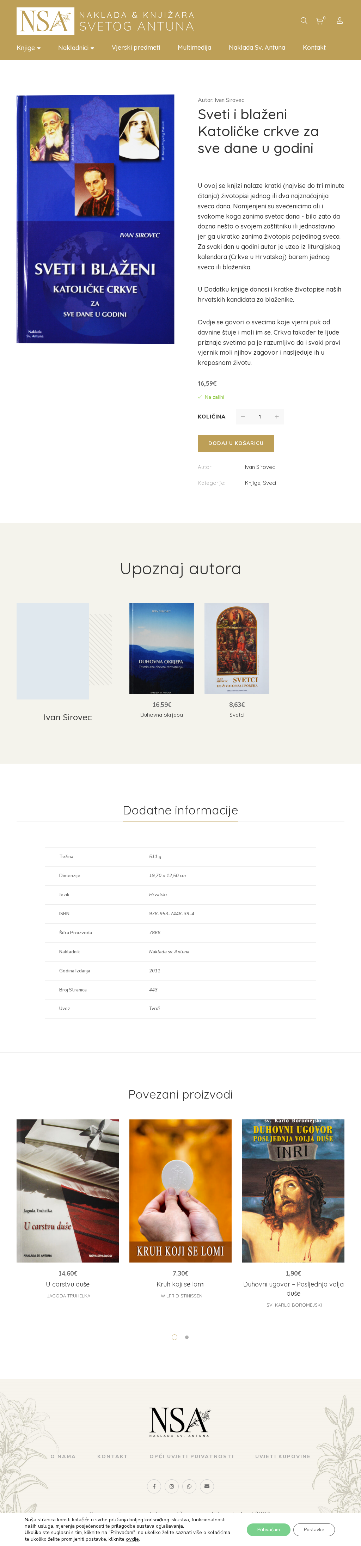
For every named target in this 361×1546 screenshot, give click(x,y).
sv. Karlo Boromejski (294, 1305)
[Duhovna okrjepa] (161, 648)
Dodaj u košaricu (236, 443)
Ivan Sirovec (260, 467)
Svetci (237, 714)
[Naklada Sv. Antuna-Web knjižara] (108, 21)
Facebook (154, 1486)
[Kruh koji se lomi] (180, 1191)
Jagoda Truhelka (68, 1295)
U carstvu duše (68, 1284)
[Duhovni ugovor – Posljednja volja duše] (293, 1191)
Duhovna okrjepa (161, 714)
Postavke (314, 1529)
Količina (212, 416)
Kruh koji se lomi (180, 1284)
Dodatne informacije (180, 810)
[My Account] (340, 21)
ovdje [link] (132, 1538)
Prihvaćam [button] (268, 1529)
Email (207, 1486)
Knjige (253, 482)
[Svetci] (236, 648)
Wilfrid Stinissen (181, 1295)
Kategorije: (211, 482)
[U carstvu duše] (68, 1191)
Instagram (172, 1486)
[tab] (180, 810)
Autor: (205, 467)
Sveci (269, 482)
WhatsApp (189, 1486)
